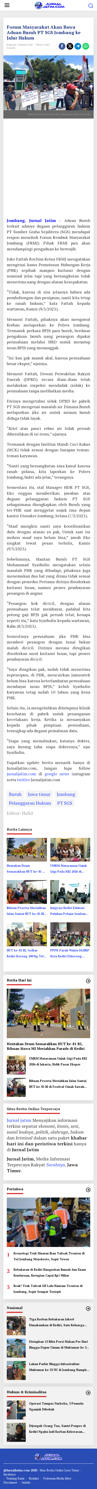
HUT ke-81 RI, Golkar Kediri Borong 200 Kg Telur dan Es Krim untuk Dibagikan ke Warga (27, 953)
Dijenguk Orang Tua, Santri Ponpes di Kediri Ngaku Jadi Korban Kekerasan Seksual (57, 1429)
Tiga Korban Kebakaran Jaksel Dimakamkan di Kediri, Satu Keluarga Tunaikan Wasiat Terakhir (56, 1322)
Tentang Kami (15, 1478)
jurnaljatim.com (23, 773)
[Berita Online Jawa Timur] (49, 5)
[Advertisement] (48, 170)
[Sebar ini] (62, 46)
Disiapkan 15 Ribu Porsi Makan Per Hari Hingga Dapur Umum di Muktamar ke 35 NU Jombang (58, 1345)
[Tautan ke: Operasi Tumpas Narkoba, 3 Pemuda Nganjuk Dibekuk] (16, 1409)
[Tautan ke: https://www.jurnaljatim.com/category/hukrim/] (88, 1393)
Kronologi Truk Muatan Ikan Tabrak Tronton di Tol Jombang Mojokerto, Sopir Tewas (49, 1256)
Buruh (15, 794)
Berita (50, 1470)
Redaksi (34, 1478)
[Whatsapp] (85, 46)
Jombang (66, 794)
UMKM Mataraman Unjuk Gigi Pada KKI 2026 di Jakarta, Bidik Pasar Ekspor (68, 869)
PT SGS (64, 803)
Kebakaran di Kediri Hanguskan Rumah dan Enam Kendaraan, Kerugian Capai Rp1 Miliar (50, 1272)
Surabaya (55, 1165)
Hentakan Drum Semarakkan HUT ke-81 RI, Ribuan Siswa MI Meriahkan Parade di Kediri (26, 869)
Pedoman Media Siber (57, 1478)
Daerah (11, 47)
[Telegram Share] (77, 46)
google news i (59, 773)
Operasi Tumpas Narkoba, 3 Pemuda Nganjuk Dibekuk (56, 1406)
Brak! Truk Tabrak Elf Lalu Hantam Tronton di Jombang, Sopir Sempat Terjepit (48, 1289)
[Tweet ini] (70, 46)
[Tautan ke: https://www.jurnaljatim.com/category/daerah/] (88, 981)
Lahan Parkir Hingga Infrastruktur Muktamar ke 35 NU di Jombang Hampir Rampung (58, 1367)
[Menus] (7, 5)
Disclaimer (10, 1482)
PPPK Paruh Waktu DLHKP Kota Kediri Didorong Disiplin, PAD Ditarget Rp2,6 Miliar (69, 953)
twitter (24, 779)
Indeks (26, 1482)
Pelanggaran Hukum (30, 803)
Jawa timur (39, 794)
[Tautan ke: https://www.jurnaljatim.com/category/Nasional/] (88, 1308)
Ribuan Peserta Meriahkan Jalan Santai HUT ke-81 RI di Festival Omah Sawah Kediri (26, 911)
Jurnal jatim (19, 1120)
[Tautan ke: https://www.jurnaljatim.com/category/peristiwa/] (88, 1190)
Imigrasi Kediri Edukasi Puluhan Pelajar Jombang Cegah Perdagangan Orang (69, 911)
